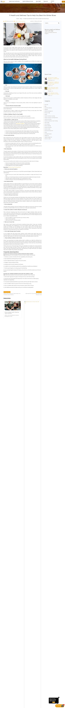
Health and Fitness (48, 119)
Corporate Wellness (48, 107)
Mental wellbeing (48, 125)
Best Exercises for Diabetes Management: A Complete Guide (53, 78)
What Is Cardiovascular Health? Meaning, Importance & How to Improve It (53, 88)
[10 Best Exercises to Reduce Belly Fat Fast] (32, 655)
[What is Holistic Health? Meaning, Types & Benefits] (13, 306)
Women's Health (48, 138)
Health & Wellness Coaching (20, 21)
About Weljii (38, 1)
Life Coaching (47, 124)
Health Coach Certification (14, 1)
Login (63, 1)
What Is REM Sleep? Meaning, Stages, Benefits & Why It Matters (53, 94)
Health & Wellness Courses (28, 1)
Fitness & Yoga (47, 112)
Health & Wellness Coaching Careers (51, 117)
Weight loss (47, 135)
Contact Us (52, 2)
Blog (45, 106)
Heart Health (47, 122)
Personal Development (49, 130)
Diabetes (46, 109)
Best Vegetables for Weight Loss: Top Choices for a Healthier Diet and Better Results (53, 83)
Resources (46, 1)
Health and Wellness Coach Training (51, 120)
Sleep (46, 132)
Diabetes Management (49, 111)
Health (46, 114)
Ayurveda (46, 104)
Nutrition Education (48, 127)
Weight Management (48, 137)
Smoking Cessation (48, 133)
